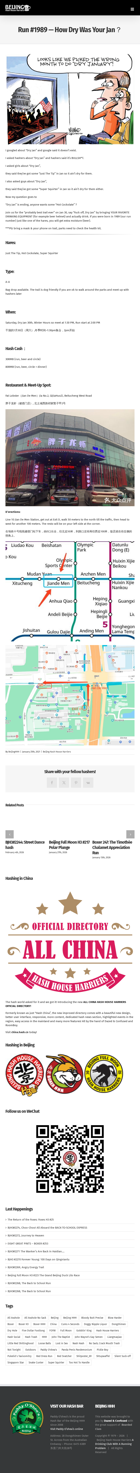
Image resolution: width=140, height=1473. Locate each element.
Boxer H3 (24, 1324)
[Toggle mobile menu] (133, 9)
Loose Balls (44, 1343)
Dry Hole (12, 1330)
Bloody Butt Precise (92, 1317)
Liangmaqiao (114, 1337)
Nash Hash (78, 1343)
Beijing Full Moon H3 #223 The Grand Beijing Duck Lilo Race (44, 1275)
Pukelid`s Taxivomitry (19, 1356)
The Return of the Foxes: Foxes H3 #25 (31, 1219)
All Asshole (13, 1317)
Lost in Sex (62, 1343)
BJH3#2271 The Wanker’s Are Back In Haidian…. (36, 1251)
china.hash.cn (19, 1032)
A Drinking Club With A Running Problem (114, 1444)
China (53, 1324)
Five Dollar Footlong (33, 1330)
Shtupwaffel (103, 1356)
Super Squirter (56, 1362)
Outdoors (30, 1349)
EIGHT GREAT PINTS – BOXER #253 (28, 1243)
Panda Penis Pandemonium (77, 1349)
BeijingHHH (13, 751)
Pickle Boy (102, 1349)
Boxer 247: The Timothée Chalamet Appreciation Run (112, 847)
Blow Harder (115, 1317)
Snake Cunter (36, 1362)
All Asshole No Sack (35, 1317)
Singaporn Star (15, 1362)
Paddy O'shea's (48, 1349)
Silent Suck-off (122, 1356)
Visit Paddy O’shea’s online (66, 1429)
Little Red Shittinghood (20, 1343)
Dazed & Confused (115, 1420)
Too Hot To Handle (79, 1362)
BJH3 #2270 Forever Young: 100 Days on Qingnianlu (38, 1259)
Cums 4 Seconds (70, 1324)
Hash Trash (31, 1337)
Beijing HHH (70, 1317)
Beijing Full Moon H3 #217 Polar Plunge (69, 845)
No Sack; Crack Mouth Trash (104, 1343)
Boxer (10, 1324)
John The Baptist (61, 1337)
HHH (44, 1337)
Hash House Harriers (107, 1330)
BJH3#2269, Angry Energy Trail (26, 1267)
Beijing (55, 1317)
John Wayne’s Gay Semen (89, 1337)
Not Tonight (14, 1349)
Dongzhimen (119, 1324)
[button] (9, 834)
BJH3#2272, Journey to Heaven (26, 1235)
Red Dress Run (44, 1356)
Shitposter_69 (84, 1356)
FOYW (52, 1330)
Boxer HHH (39, 1324)
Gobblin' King (84, 1330)
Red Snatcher (64, 1356)
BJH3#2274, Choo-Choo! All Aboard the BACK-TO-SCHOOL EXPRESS (47, 1227)
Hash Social (13, 1337)
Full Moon (66, 1330)
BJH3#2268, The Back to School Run (29, 1283)
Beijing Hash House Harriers (57, 751)
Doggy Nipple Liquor (95, 1324)
